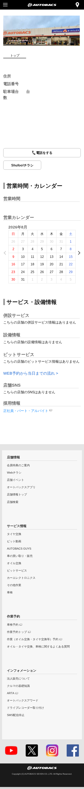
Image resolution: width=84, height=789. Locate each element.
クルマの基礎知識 (18, 685)
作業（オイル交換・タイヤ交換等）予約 (32, 639)
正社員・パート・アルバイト (25, 411)
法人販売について (18, 678)
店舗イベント (15, 479)
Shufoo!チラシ (22, 165)
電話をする (44, 152)
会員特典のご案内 (18, 465)
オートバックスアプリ (21, 487)
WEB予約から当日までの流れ (29, 373)
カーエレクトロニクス (21, 577)
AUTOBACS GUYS (19, 548)
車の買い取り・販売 (20, 555)
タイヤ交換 (14, 534)
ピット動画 (14, 541)
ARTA (10, 693)
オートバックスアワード (22, 700)
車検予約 (12, 624)
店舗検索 (12, 502)
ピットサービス (17, 570)
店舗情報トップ (17, 494)
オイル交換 (14, 563)
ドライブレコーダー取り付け (25, 707)
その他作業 (14, 585)
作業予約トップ (17, 632)
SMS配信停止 (15, 715)
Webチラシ (14, 472)
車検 (10, 592)
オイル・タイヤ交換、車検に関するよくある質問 (38, 646)
